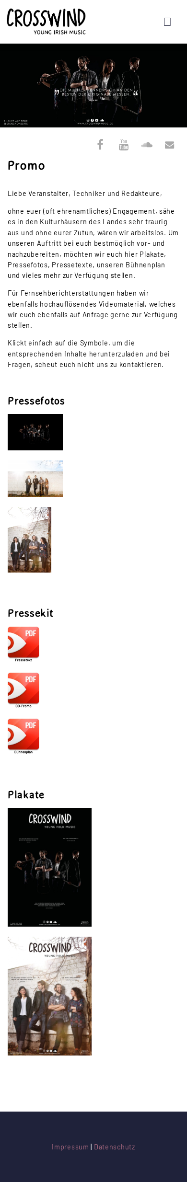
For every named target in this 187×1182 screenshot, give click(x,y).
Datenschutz (114, 1147)
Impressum (70, 1147)
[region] (93, 85)
